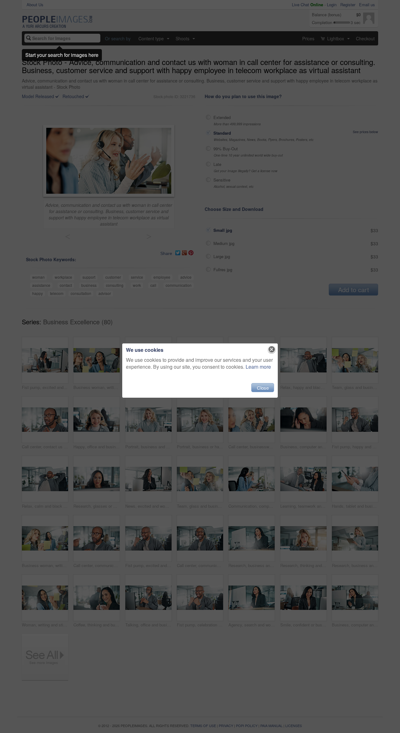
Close (263, 387)
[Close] (271, 349)
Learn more (258, 366)
